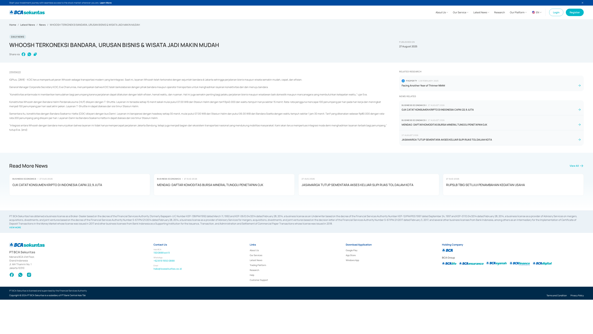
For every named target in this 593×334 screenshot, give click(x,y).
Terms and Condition (557, 295)
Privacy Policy (577, 295)
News (42, 24)
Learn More (105, 2)
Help (252, 275)
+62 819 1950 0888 (164, 260)
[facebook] (23, 54)
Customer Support (259, 279)
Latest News (27, 24)
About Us (254, 250)
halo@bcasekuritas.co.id (168, 268)
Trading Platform (258, 265)
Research (254, 270)
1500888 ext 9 (162, 252)
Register (575, 12)
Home (12, 24)
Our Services (256, 255)
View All (574, 165)
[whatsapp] (29, 54)
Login (556, 12)
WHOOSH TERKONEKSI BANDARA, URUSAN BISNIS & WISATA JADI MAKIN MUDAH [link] (95, 24)
